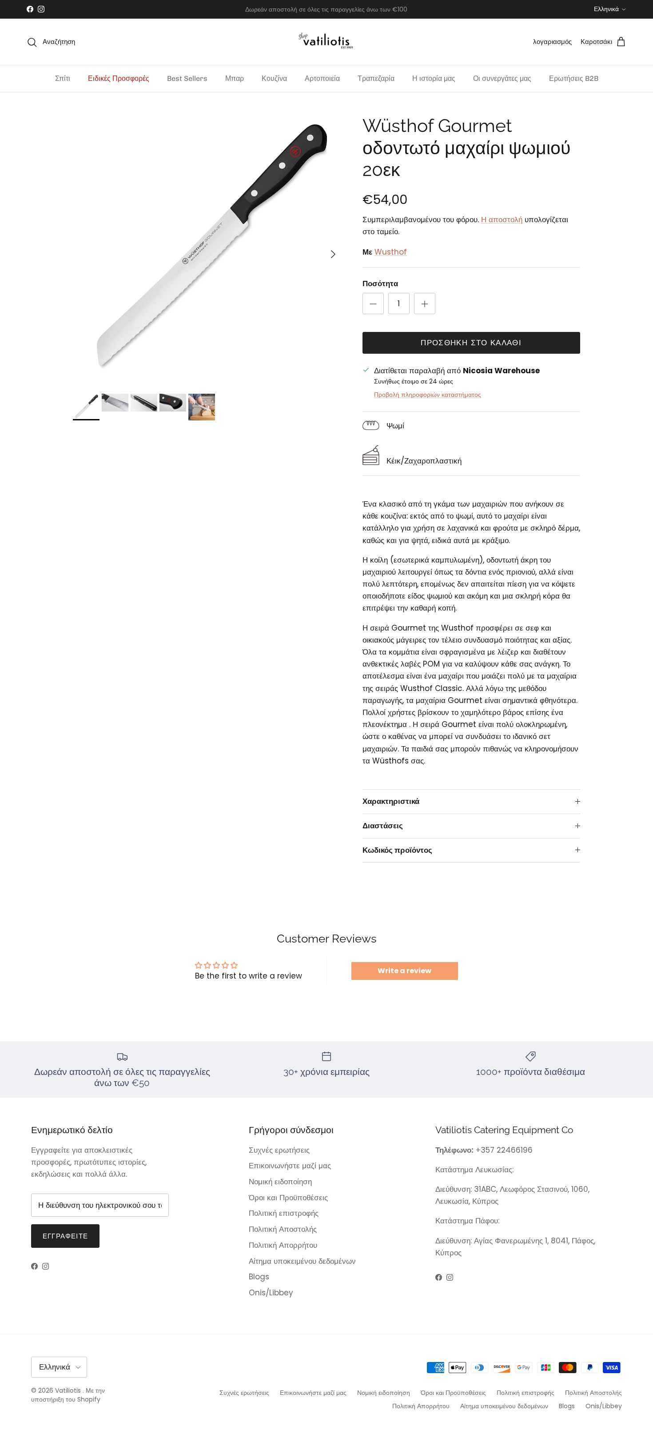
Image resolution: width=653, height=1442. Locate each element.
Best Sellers (187, 78)
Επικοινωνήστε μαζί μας (290, 1165)
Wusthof (390, 252)
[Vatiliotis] (327, 42)
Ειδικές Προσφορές (118, 78)
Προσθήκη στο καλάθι (471, 342)
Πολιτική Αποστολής (283, 1229)
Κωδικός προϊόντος (397, 850)
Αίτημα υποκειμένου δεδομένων (302, 1261)
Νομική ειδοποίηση (280, 1181)
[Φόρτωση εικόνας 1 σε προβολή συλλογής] (208, 250)
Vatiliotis (68, 1390)
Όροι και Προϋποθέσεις (288, 1197)
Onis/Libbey (271, 1292)
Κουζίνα (274, 78)
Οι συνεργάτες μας (502, 78)
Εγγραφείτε (65, 1236)
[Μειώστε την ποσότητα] (373, 303)
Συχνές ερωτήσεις (279, 1150)
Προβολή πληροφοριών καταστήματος (427, 395)
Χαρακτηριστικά (390, 801)
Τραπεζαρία (376, 78)
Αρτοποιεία (322, 78)
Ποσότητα (380, 284)
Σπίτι (62, 78)
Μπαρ (234, 78)
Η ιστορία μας (433, 78)
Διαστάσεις (382, 825)
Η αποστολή (501, 219)
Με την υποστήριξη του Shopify (68, 1395)
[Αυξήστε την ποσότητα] (424, 303)
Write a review (404, 971)
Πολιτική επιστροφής (284, 1213)
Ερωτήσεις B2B (573, 78)
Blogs (259, 1276)
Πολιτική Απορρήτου (283, 1245)
